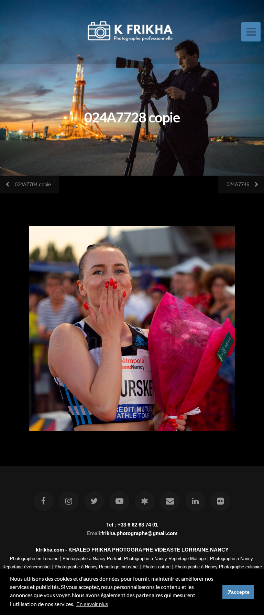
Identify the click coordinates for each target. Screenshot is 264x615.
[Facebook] (44, 501)
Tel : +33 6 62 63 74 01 (132, 525)
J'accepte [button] (238, 592)
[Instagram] (69, 501)
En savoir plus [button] (92, 604)
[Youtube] (119, 501)
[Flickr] (220, 501)
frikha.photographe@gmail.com (139, 533)
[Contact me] (170, 501)
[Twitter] (94, 501)
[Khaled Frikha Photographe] (145, 501)
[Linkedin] (195, 501)
